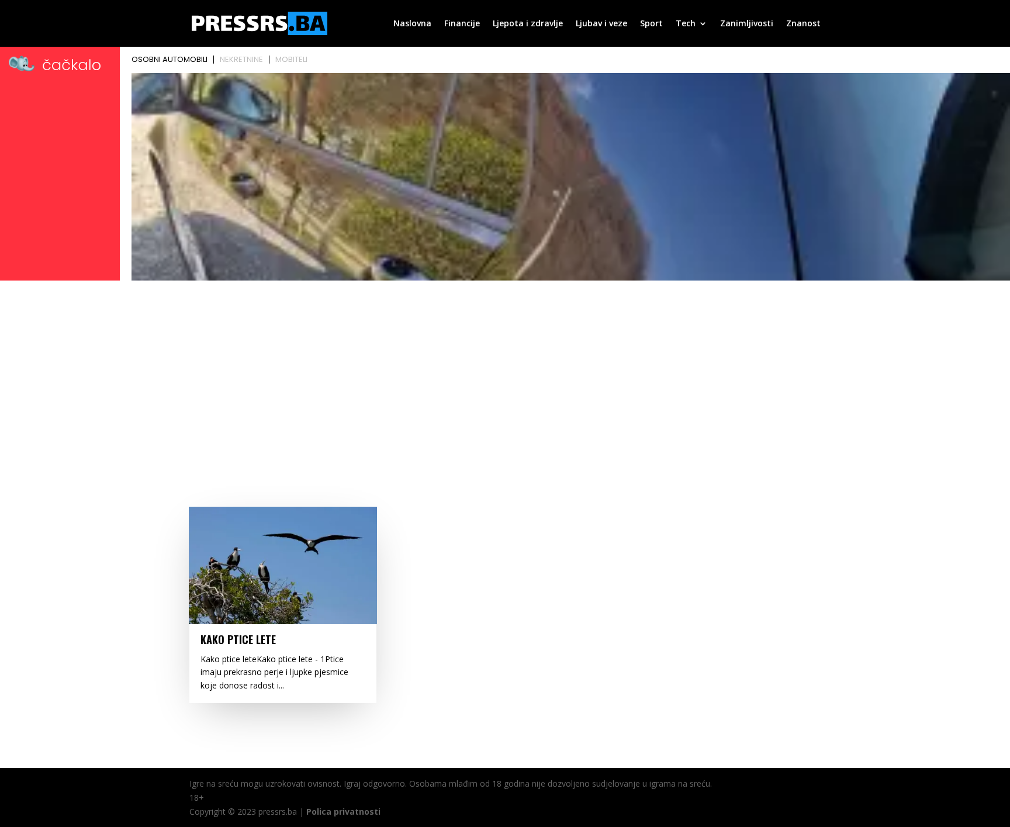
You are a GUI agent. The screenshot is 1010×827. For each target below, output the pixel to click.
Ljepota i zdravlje (528, 24)
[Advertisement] (505, 372)
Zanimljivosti (746, 24)
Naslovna (412, 24)
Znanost (803, 24)
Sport (651, 24)
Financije (462, 24)
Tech (686, 24)
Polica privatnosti (343, 811)
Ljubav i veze (601, 24)
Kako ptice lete (238, 639)
